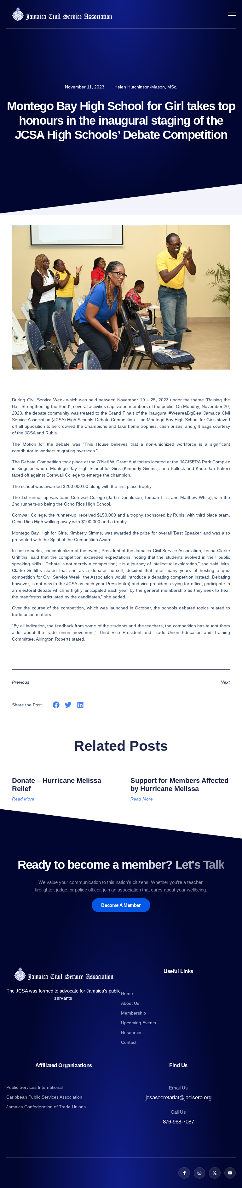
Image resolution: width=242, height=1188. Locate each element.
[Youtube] (230, 1173)
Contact (128, 1042)
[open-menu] (232, 14)
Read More (23, 799)
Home (127, 993)
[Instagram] (199, 1173)
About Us (130, 1003)
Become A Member (121, 905)
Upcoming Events (138, 1022)
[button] (56, 705)
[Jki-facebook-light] (184, 1173)
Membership (133, 1012)
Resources (131, 1032)
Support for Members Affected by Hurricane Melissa (179, 785)
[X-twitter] (214, 1173)
